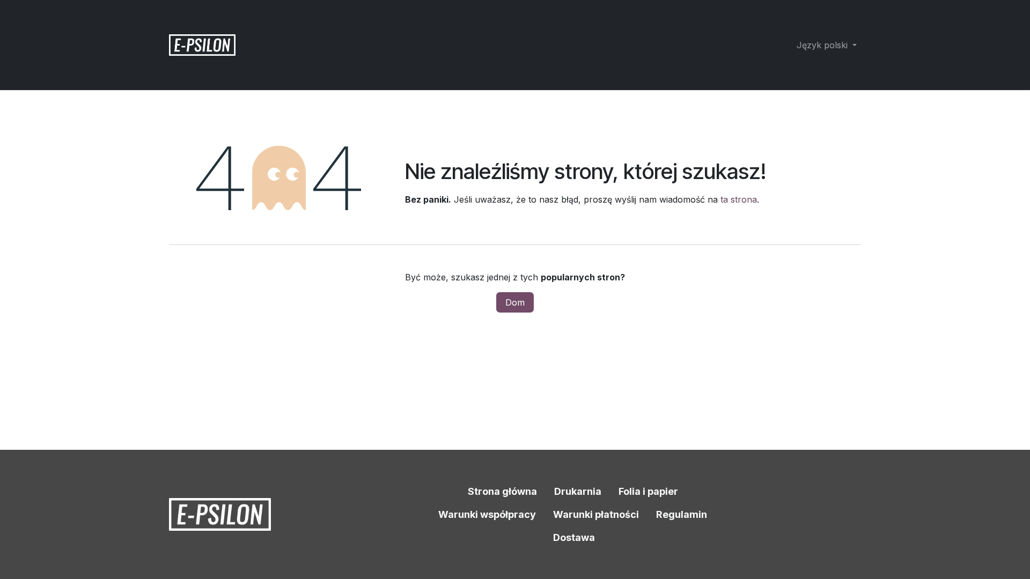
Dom (515, 302)
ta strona (738, 199)
